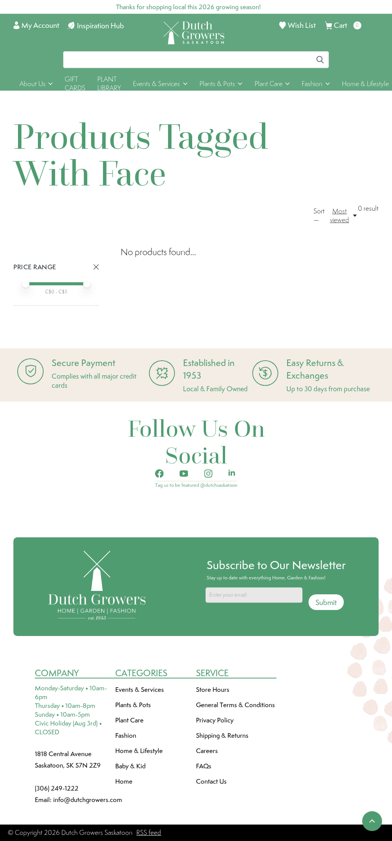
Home (123, 781)
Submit (326, 602)
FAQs (203, 766)
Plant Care (129, 720)
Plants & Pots (133, 705)
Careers (207, 751)
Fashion (125, 735)
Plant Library (109, 83)
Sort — (319, 215)
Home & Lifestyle (139, 751)
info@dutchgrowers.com (87, 799)
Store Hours (212, 689)
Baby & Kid (130, 766)
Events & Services (139, 689)
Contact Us (211, 781)
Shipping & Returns (222, 735)
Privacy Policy (215, 720)
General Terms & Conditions (235, 705)
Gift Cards (75, 83)
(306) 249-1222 (56, 788)
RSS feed (148, 832)
